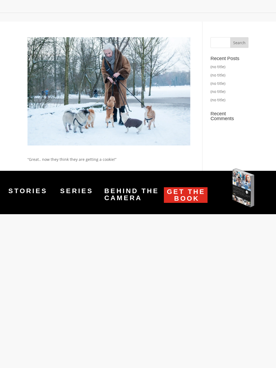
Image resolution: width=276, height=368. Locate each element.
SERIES (76, 191)
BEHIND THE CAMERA (131, 194)
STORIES (27, 191)
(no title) (218, 66)
